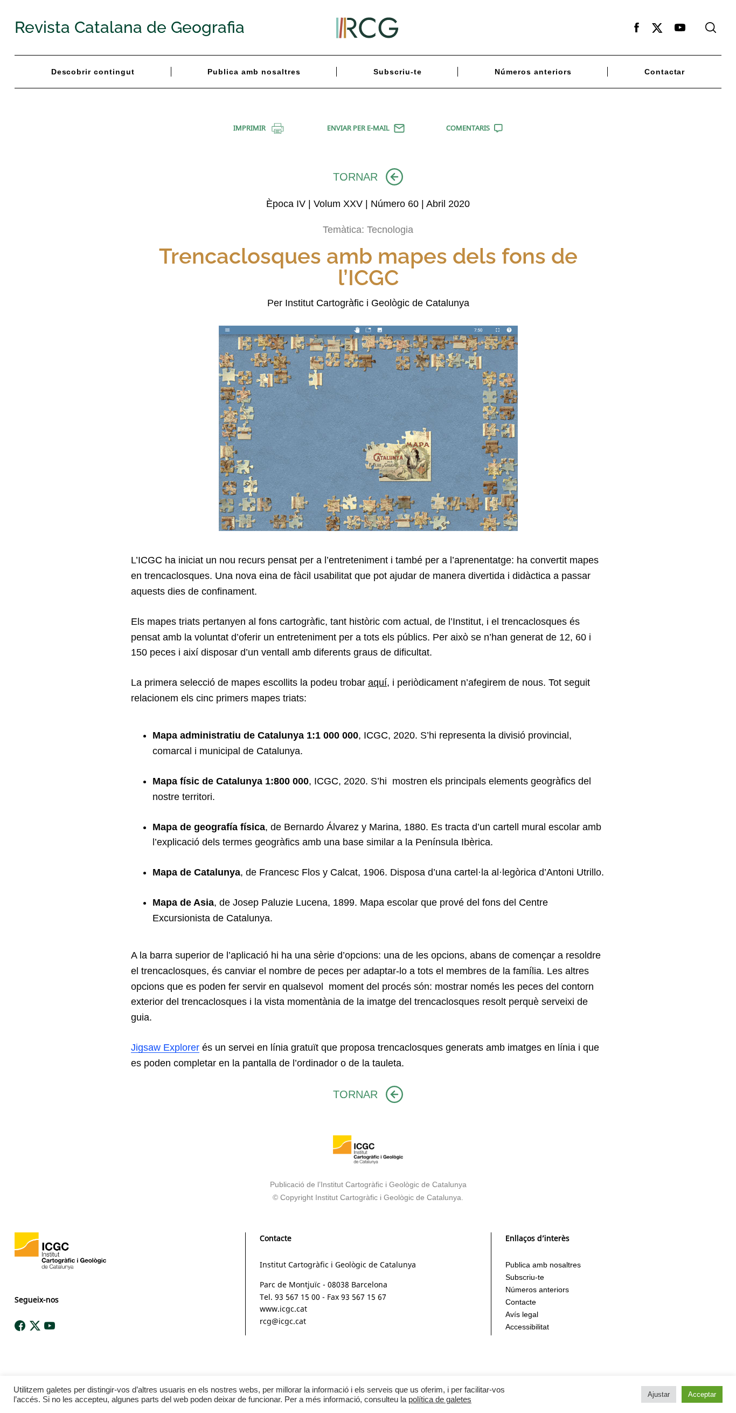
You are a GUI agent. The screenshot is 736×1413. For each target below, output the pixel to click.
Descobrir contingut (93, 71)
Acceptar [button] (702, 1394)
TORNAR (355, 177)
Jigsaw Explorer (165, 1047)
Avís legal (521, 1314)
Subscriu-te (397, 71)
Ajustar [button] (659, 1394)
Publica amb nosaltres (254, 71)
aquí (377, 682)
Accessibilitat (527, 1326)
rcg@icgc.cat (283, 1321)
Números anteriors (533, 71)
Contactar (664, 71)
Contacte (520, 1302)
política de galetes (439, 1399)
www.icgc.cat (283, 1309)
